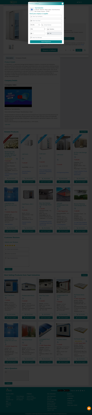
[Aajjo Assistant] (89, 408)
